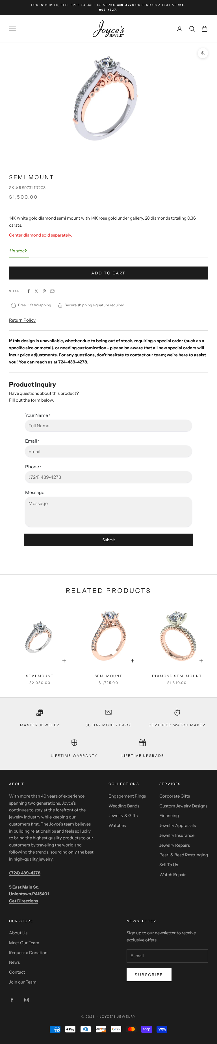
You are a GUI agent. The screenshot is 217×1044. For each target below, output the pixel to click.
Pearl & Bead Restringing (183, 854)
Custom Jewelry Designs (183, 806)
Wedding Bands (123, 806)
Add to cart (108, 273)
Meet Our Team (24, 942)
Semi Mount (40, 676)
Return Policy (22, 320)
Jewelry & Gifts (123, 815)
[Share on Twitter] (36, 291)
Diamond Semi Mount (177, 676)
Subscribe (149, 974)
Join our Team (22, 982)
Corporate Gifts (174, 796)
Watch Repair (172, 874)
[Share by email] (52, 291)
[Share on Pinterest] (44, 291)
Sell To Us (168, 864)
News (14, 962)
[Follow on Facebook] (12, 1000)
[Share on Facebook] (28, 291)
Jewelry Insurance (176, 835)
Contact (17, 972)
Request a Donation (28, 952)
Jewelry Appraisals (177, 825)
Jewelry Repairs (174, 845)
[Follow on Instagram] (26, 1000)
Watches (117, 825)
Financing (169, 815)
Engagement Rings (127, 796)
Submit (108, 540)
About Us (18, 932)
